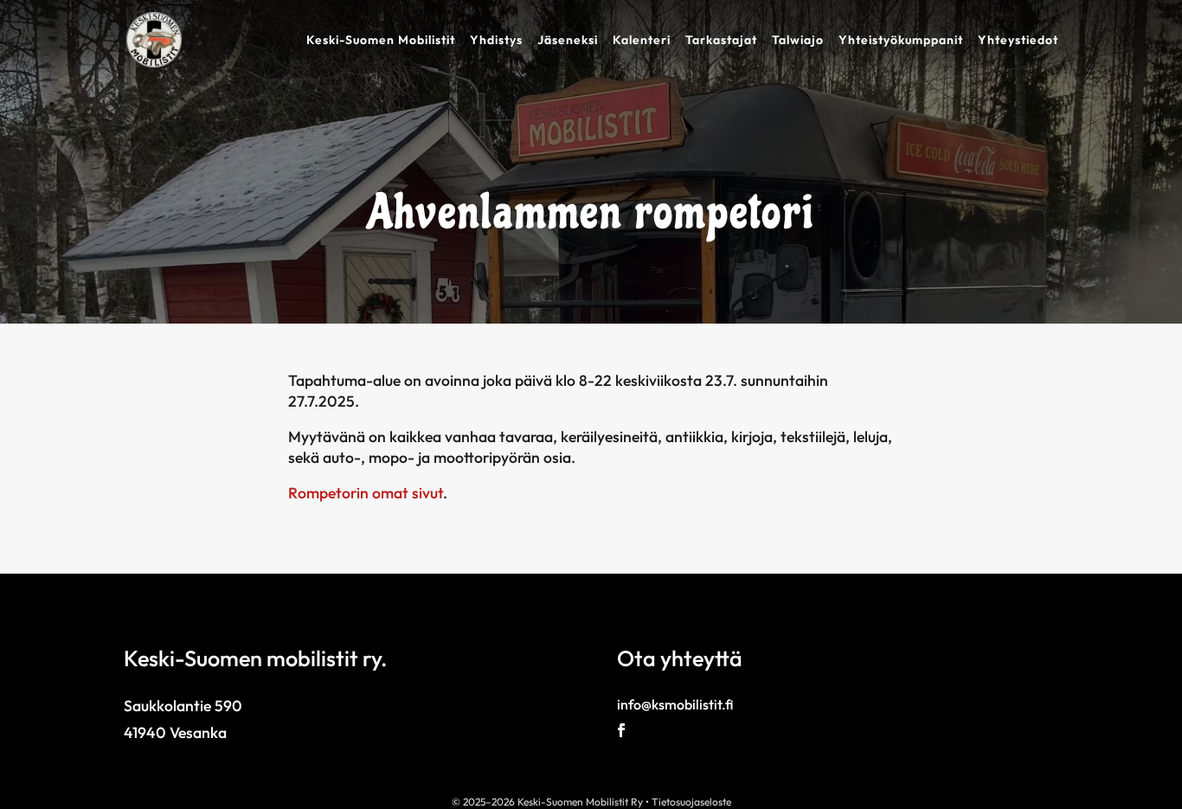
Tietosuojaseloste (691, 801)
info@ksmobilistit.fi (675, 704)
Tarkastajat (721, 41)
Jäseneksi (567, 41)
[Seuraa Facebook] (621, 730)
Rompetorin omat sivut (365, 493)
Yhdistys (496, 41)
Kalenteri (642, 41)
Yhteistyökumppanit (900, 41)
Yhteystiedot (1018, 41)
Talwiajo (798, 41)
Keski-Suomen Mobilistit (380, 41)
